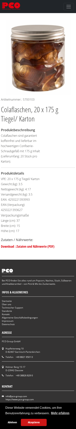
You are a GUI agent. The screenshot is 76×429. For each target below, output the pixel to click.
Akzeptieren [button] (34, 422)
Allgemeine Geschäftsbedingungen (20, 317)
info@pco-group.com (16, 396)
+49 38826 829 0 (24, 375)
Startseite (7, 301)
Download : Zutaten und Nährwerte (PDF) (27, 246)
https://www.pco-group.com (20, 399)
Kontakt (6, 314)
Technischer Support (12, 307)
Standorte (7, 311)
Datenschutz (8, 324)
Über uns (6, 304)
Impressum (7, 320)
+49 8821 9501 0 (24, 357)
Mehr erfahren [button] (60, 413)
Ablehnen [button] (12, 422)
